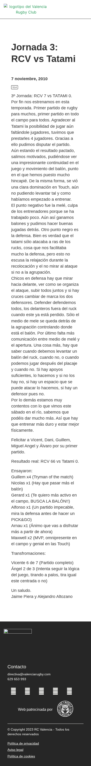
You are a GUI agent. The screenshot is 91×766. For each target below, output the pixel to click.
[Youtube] (55, 691)
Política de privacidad (23, 743)
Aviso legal (15, 750)
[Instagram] (41, 691)
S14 (14, 87)
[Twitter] (27, 691)
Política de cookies (21, 756)
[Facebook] (13, 691)
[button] (84, 9)
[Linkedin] (69, 691)
